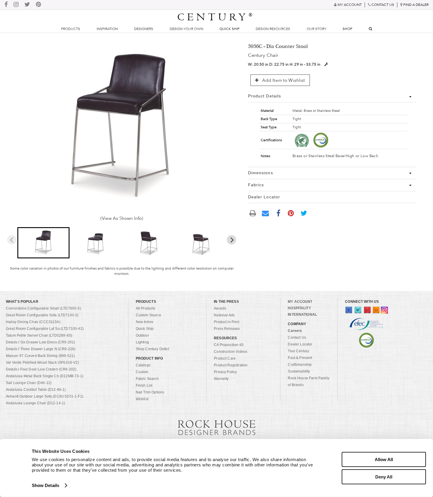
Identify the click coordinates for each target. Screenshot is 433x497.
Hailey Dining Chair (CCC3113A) (33, 322)
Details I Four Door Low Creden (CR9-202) (41, 369)
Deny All (383, 476)
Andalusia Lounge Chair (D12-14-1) (35, 403)
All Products (146, 308)
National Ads (224, 315)
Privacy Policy (225, 372)
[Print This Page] (253, 212)
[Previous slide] (11, 240)
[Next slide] (231, 240)
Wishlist (142, 399)
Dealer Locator (300, 344)
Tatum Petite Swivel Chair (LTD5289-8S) (39, 335)
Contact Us (297, 337)
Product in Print (226, 322)
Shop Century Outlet (152, 349)
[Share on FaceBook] (278, 212)
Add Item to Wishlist (283, 80)
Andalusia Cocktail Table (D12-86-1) (36, 390)
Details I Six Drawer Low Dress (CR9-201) (40, 342)
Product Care (225, 358)
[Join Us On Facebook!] (6, 4)
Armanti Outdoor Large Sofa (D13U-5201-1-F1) (44, 396)
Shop (347, 29)
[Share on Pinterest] (291, 212)
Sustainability (299, 371)
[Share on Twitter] (304, 212)
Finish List (144, 385)
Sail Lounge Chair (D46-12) (29, 383)
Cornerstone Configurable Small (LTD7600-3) (43, 308)
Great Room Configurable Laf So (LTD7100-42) (45, 329)
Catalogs (143, 365)
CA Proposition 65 (229, 345)
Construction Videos (230, 352)
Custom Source (148, 315)
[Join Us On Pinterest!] (38, 4)
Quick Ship (229, 29)
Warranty (221, 379)
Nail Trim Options (150, 392)
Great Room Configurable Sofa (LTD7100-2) (42, 315)
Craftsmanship (300, 365)
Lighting (142, 342)
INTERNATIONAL (302, 315)
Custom (142, 372)
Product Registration (230, 365)
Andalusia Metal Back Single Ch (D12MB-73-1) (44, 376)
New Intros (144, 322)
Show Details (45, 485)
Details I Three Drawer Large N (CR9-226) (40, 349)
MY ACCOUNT (300, 302)
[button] (43, 242)
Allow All (384, 459)
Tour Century (298, 351)
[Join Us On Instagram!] (16, 4)
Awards (220, 308)
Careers (295, 331)
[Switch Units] (326, 64)
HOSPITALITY (299, 308)
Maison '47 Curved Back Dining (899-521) (40, 356)
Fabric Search (147, 379)
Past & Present (300, 358)
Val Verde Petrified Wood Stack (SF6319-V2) (42, 362)
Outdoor (142, 335)
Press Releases (227, 329)
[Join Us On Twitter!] (27, 4)
